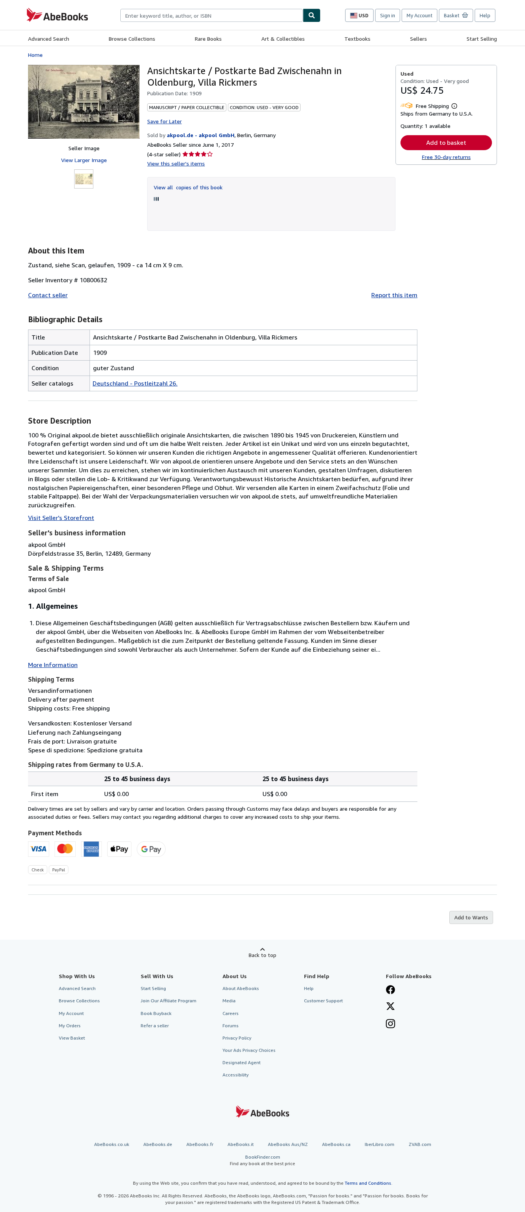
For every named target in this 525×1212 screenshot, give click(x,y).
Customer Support (323, 1000)
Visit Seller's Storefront (61, 518)
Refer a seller (155, 1025)
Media (229, 1000)
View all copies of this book (188, 187)
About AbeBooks (241, 988)
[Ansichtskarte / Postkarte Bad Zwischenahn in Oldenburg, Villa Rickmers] (84, 102)
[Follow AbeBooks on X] (390, 1007)
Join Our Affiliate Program (168, 1000)
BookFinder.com (262, 1160)
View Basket (72, 1038)
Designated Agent (242, 1062)
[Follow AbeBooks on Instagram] (390, 1025)
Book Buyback (156, 1013)
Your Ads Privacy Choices (249, 1050)
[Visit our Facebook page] (390, 990)
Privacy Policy (237, 1038)
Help (485, 15)
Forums (231, 1025)
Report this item (394, 295)
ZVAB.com (420, 1144)
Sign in (387, 15)
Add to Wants (471, 917)
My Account (419, 15)
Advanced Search (48, 38)
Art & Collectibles (283, 38)
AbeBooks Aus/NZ (288, 1144)
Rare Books (208, 38)
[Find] (311, 15)
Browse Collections (132, 38)
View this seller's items (176, 163)
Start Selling (482, 38)
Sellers (418, 38)
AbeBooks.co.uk (111, 1144)
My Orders (70, 1025)
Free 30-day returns (446, 157)
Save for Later (164, 121)
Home (35, 54)
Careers (231, 1013)
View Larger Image (84, 160)
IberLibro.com (379, 1144)
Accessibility (236, 1075)
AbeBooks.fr (199, 1144)
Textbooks (357, 38)
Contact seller (48, 295)
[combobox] (211, 15)
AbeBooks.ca (336, 1144)
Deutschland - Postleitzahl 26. (135, 383)
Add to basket (446, 142)
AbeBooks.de (157, 1144)
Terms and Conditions (368, 1183)
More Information (53, 665)
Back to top (262, 955)
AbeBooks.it (241, 1144)
